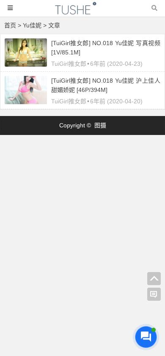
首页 (10, 25)
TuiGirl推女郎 (68, 63)
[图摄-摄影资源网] (82, 12)
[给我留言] (154, 294)
